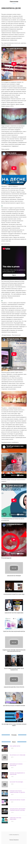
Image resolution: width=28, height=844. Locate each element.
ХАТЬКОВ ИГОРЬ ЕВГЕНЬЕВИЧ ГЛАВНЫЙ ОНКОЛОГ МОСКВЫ (17, 809)
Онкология (14, 1)
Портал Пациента (14, 839)
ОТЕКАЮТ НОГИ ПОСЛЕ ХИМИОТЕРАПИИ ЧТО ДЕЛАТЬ (17, 791)
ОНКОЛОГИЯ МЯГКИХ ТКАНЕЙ (17, 800)
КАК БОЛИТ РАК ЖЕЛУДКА (16, 782)
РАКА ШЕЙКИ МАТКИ (15, 746)
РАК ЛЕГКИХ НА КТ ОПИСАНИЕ (17, 755)
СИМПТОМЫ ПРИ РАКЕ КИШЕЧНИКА (15, 818)
